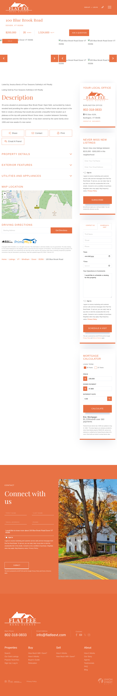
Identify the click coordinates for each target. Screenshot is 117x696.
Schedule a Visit (104, 226)
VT (18, 259)
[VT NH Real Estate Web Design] (105, 681)
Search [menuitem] (7, 653)
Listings (12, 259)
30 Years (90, 367)
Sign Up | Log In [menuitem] (11, 663)
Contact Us (87, 121)
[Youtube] (80, 635)
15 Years (100, 367)
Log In (95, 7)
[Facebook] (76, 635)
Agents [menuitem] (87, 660)
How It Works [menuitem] (33, 657)
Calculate (98, 409)
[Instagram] (89, 635)
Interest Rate (89, 394)
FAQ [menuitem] (86, 666)
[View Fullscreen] (5, 202)
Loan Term (88, 364)
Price (85, 374)
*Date (85, 252)
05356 (41, 259)
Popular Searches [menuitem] (12, 660)
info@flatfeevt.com (51, 635)
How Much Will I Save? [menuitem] (37, 653)
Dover (34, 259)
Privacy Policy (92, 191)
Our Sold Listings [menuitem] (12, 657)
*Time (85, 261)
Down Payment (89, 384)
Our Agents (96, 121)
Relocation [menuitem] (32, 663)
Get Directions (61, 230)
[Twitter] (85, 635)
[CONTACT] (79, 32)
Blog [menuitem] (86, 670)
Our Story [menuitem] (88, 657)
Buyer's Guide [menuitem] (34, 660)
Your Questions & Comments (94, 271)
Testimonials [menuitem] (89, 663)
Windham (25, 259)
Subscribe (97, 200)
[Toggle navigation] (109, 7)
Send (17, 565)
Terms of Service (97, 338)
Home (4, 259)
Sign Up (87, 7)
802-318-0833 (92, 109)
